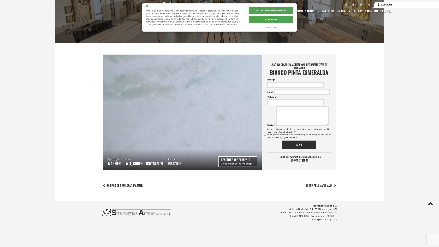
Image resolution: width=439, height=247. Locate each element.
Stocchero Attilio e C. (324, 205)
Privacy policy (331, 219)
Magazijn (344, 11)
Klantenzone (386, 4)
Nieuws (358, 11)
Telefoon (272, 97)
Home (299, 11)
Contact (372, 11)
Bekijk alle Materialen (319, 185)
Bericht (271, 125)
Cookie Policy (272, 27)
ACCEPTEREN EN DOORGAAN (271, 10)
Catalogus (328, 11)
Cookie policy (318, 219)
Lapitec (387, 11)
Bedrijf (312, 11)
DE (361, 4)
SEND (299, 145)
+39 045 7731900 (299, 160)
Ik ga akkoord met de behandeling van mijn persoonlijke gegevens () (299, 130)
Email (270, 92)
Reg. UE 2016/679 (286, 132)
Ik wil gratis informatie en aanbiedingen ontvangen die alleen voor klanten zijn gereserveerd (299, 136)
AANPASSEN (271, 19)
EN (353, 4)
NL (369, 4)
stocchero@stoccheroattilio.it (320, 212)
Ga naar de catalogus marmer (124, 185)
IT (346, 4)
